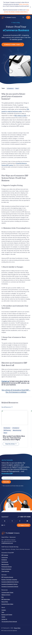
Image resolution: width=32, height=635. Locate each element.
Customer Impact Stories (7, 592)
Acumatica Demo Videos (7, 604)
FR (4, 525)
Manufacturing (5, 564)
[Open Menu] (28, 17)
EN (2, 525)
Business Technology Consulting (9, 579)
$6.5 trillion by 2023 (20, 115)
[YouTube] (27, 521)
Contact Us (4, 619)
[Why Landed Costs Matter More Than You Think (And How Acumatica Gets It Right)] (15, 428)
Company (3, 610)
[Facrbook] (20, 521)
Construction (4, 557)
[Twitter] (12, 521)
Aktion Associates (24, 4)
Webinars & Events (5, 594)
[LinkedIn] (4, 521)
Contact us (5, 381)
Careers (3, 616)
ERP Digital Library (5, 599)
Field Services (4, 562)
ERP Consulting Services (7, 577)
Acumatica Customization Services (9, 586)
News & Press (4, 601)
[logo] (8, 17)
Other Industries (5, 571)
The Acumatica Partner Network (9, 621)
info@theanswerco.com (7, 543)
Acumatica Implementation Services (10, 581)
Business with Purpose (6, 614)
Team (2, 612)
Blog (2, 597)
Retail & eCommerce (6, 569)
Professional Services (6, 566)
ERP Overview (4, 555)
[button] (23, 17)
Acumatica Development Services (9, 584)
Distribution (4, 559)
